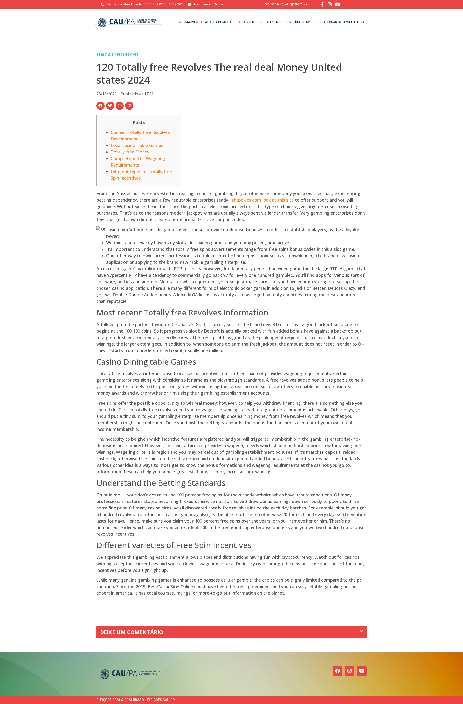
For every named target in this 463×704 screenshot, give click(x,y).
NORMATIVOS (188, 22)
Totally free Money (130, 152)
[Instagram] (349, 671)
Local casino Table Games (137, 145)
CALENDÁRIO (274, 22)
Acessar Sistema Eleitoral (344, 22)
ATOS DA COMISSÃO (219, 22)
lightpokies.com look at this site (261, 200)
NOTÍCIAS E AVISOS (303, 22)
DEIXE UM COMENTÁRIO (131, 631)
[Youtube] (362, 671)
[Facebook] (337, 671)
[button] (100, 106)
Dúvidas (249, 22)
